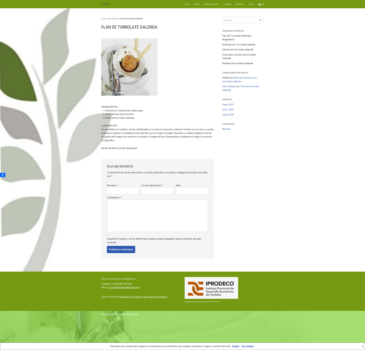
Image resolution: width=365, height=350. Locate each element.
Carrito (251, 4)
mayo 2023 (228, 104)
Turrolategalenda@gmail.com (124, 287)
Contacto (227, 4)
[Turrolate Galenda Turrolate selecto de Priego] (105, 4)
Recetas (226, 128)
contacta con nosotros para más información (143, 296)
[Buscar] (260, 20)
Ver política (248, 346)
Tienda (196, 4)
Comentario (114, 197)
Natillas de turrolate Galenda (237, 63)
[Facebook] (2, 175)
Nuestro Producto (211, 4)
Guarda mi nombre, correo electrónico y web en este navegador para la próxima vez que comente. (154, 240)
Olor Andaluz (229, 86)
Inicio (187, 4)
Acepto (235, 346)
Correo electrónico (152, 185)
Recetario (240, 4)
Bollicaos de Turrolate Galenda (238, 44)
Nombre (112, 185)
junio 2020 (227, 109)
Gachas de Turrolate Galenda (237, 49)
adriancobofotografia (126, 314)
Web (178, 185)
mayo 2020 (228, 114)
